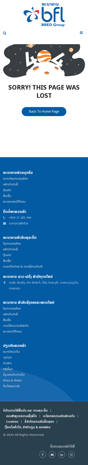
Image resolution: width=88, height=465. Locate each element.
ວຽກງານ (7, 357)
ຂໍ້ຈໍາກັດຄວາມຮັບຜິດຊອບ (39, 421)
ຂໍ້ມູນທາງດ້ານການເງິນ (14, 374)
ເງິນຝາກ (7, 190)
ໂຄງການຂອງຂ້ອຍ (12, 243)
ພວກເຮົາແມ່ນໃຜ (11, 351)
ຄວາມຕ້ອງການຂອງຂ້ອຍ (15, 178)
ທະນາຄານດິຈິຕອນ (12, 331)
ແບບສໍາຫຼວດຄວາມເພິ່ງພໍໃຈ (21, 416)
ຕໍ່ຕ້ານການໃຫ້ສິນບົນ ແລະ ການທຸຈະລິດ (25, 410)
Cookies (12, 421)
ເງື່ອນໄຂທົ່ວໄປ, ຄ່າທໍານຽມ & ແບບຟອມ (27, 427)
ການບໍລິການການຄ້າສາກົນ (16, 325)
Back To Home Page (44, 111)
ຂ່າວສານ (7, 363)
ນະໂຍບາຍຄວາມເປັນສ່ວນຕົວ (59, 416)
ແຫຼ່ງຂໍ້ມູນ (8, 368)
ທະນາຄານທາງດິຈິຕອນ (14, 201)
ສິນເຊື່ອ (7, 195)
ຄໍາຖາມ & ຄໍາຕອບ (12, 380)
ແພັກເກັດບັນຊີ (10, 184)
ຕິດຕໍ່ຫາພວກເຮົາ (11, 386)
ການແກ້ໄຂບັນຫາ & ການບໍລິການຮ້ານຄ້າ (23, 266)
